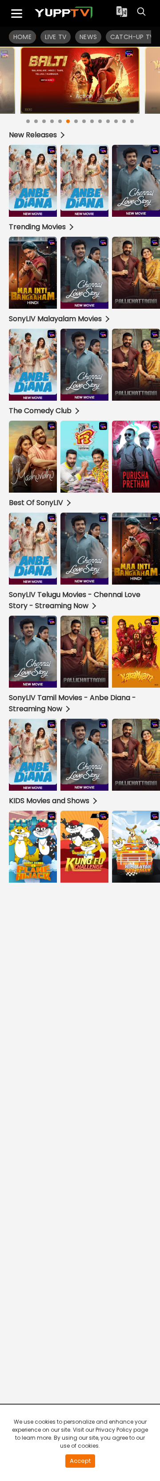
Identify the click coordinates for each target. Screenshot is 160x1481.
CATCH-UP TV (132, 36)
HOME (22, 36)
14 (132, 121)
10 (100, 121)
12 (116, 121)
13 (124, 121)
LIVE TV (55, 36)
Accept (80, 1461)
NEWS (88, 36)
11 (108, 121)
